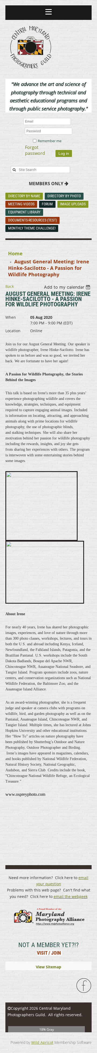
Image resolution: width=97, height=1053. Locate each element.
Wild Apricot (42, 1042)
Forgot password (35, 150)
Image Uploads (73, 204)
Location (12, 330)
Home (15, 253)
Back (9, 286)
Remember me (49, 140)
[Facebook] (84, 985)
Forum (47, 204)
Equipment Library (24, 212)
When (10, 317)
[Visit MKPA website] (48, 927)
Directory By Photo (64, 196)
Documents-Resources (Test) (32, 220)
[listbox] (68, 287)
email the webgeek (71, 896)
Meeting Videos (21, 204)
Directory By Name (24, 196)
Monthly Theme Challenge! (32, 228)
